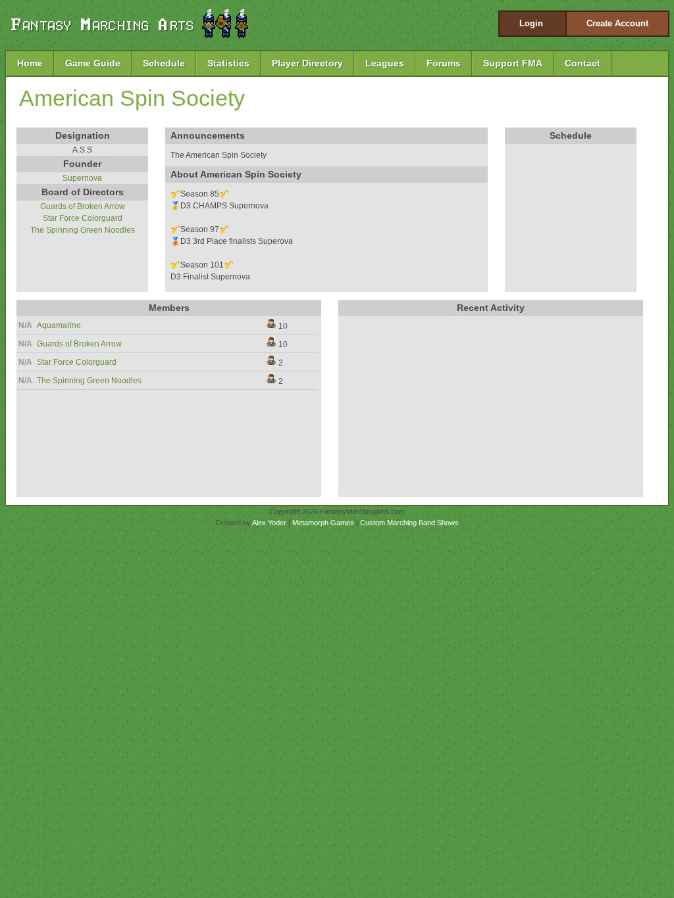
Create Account (617, 23)
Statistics (228, 63)
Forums (444, 63)
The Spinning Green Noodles (82, 230)
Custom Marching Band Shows (409, 523)
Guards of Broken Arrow (82, 206)
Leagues (384, 63)
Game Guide (92, 63)
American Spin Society (132, 97)
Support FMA (512, 63)
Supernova (82, 178)
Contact (582, 63)
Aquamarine (59, 325)
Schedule (164, 63)
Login (531, 23)
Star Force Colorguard (82, 218)
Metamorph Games (323, 523)
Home (30, 63)
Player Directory (307, 63)
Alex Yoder (269, 523)
